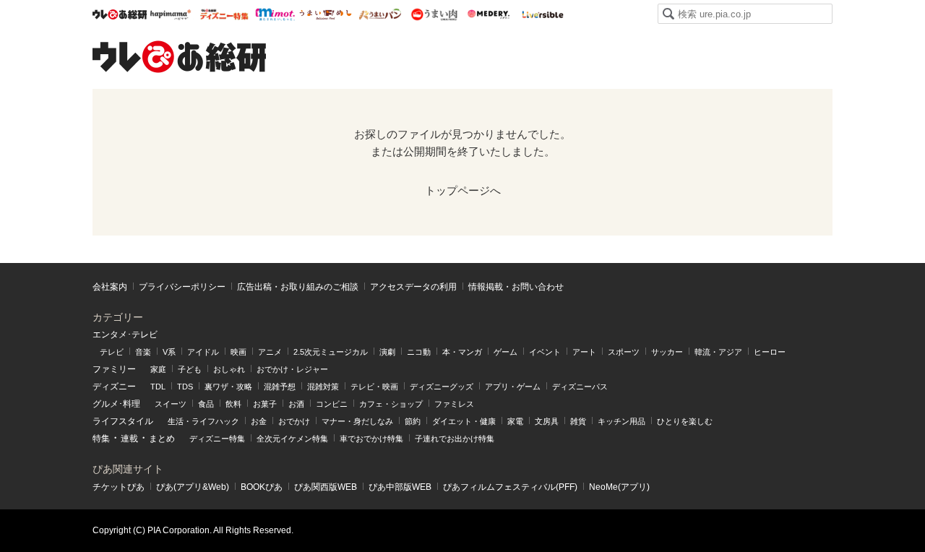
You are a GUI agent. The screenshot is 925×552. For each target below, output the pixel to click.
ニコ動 (419, 352)
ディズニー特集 (217, 438)
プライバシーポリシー (182, 287)
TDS (185, 386)
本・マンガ (462, 352)
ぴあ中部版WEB (400, 487)
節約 (413, 421)
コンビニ (332, 404)
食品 (206, 404)
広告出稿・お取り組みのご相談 (297, 287)
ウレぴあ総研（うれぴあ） (179, 56)
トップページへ (463, 190)
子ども (190, 369)
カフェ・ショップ (391, 404)
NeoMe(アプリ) (619, 487)
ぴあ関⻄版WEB (325, 487)
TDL (157, 386)
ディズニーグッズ (441, 386)
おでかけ (294, 421)
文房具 (547, 421)
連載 (129, 439)
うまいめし (325, 14)
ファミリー (114, 369)
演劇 (387, 352)
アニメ (270, 352)
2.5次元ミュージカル (330, 352)
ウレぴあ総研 (119, 14)
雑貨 (578, 421)
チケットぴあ (118, 487)
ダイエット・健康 (464, 421)
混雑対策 (323, 386)
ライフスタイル (122, 421)
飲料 (233, 404)
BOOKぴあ (262, 487)
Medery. (488, 14)
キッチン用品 (621, 421)
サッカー (667, 352)
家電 (515, 421)
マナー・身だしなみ (357, 421)
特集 (101, 439)
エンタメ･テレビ (125, 334)
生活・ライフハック (203, 421)
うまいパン (380, 14)
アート (584, 352)
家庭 (158, 369)
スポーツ (624, 352)
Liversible (542, 14)
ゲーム (505, 352)
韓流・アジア (718, 352)
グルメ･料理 (116, 404)
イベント (545, 352)
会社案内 (109, 287)
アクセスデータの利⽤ (413, 287)
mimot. (274, 14)
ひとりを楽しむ (685, 421)
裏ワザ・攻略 (228, 386)
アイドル (203, 352)
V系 (169, 352)
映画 (238, 352)
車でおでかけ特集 (371, 438)
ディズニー (114, 386)
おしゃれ (229, 369)
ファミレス (454, 404)
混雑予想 (280, 386)
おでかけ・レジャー (292, 369)
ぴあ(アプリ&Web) (192, 487)
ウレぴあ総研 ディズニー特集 (224, 14)
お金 (259, 421)
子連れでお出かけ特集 (454, 438)
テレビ (112, 352)
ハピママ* (170, 14)
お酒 (296, 404)
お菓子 (265, 404)
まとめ (162, 439)
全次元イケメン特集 (292, 438)
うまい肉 (434, 14)
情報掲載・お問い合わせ (516, 287)
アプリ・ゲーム (513, 386)
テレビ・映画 (374, 386)
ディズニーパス (580, 386)
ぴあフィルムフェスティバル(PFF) (510, 487)
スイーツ (170, 404)
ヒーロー (770, 352)
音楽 (143, 352)
